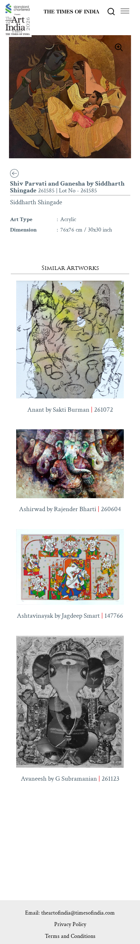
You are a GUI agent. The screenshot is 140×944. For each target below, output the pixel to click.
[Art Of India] (18, 19)
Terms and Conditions (70, 936)
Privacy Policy (70, 924)
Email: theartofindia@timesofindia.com (70, 913)
